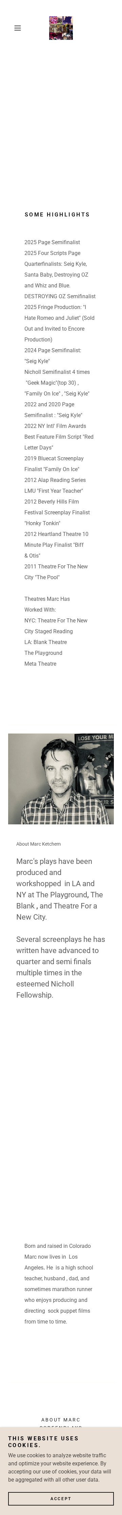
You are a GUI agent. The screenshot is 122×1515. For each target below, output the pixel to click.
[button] (18, 28)
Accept (60, 1498)
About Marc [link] (61, 1419)
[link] (61, 28)
